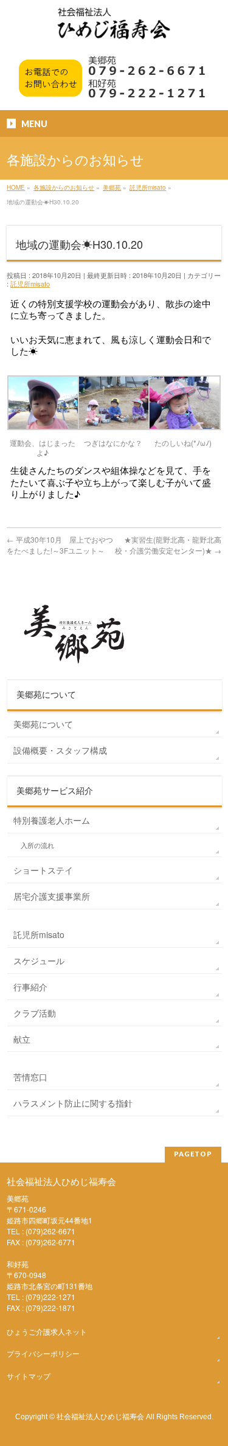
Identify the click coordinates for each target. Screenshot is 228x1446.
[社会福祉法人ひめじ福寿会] (113, 29)
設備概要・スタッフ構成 (60, 750)
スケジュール (38, 960)
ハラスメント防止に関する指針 (73, 1103)
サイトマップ (28, 1376)
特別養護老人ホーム (51, 820)
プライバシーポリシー (43, 1353)
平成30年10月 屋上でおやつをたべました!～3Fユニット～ (60, 544)
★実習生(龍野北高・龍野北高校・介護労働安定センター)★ (168, 544)
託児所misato (30, 283)
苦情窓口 (30, 1077)
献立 (21, 1039)
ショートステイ (43, 870)
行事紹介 (30, 987)
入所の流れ (37, 845)
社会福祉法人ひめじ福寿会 (100, 1416)
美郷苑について (43, 724)
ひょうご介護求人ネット (47, 1331)
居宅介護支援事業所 (51, 896)
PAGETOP (193, 1154)
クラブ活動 (34, 1013)
